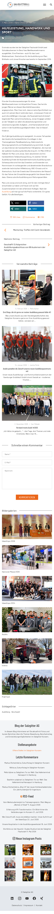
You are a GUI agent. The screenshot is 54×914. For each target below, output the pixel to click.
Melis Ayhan (34, 309)
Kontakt (39, 905)
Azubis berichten (13, 38)
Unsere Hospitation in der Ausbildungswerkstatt (21, 824)
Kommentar (30, 217)
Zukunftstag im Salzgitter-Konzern (36, 763)
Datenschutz (17, 905)
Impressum (28, 905)
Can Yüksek (35, 424)
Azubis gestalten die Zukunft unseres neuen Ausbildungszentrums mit (27, 369)
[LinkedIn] (12, 899)
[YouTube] (27, 899)
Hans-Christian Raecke (25, 22)
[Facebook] (34, 899)
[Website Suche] (51, 4)
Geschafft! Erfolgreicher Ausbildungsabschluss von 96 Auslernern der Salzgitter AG (24, 247)
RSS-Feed (28, 796)
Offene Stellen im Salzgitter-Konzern (27, 750)
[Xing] (41, 899)
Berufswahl (16, 712)
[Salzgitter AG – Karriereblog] (18, 5)
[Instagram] (19, 899)
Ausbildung (6, 191)
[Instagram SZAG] (10, 849)
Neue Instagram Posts (28, 838)
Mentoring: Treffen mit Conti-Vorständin (31, 230)
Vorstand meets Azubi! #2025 (27, 427)
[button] (18, 203)
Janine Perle (34, 365)
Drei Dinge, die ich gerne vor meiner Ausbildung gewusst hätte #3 (27, 312)
